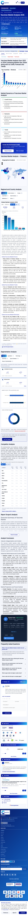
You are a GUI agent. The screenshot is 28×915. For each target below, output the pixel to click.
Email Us (5, 802)
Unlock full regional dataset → (8, 346)
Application (10, 355)
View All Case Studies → (14, 793)
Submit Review (7, 713)
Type (3, 355)
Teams (2, 835)
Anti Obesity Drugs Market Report (8, 771)
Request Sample (10, 56)
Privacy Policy (5, 909)
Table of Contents (9, 53)
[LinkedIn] (7, 875)
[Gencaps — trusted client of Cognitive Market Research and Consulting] (20, 749)
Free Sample (15, 51)
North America (11, 193)
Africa (12, 198)
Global (4, 193)
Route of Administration (7, 361)
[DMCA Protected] (12, 740)
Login (23, 2)
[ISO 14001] (20, 732)
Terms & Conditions (4, 847)
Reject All (14, 912)
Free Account (17, 56)
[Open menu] (26, 3)
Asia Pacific (5, 195)
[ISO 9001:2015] (3, 732)
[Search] (19, 3)
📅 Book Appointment (14, 805)
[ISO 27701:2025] (11, 732)
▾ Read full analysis (14, 534)
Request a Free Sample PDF (20, 431)
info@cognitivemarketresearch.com (8, 819)
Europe (20, 193)
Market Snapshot (6, 24)
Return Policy (3, 852)
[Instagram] (4, 875)
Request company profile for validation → (9, 511)
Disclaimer (2, 854)
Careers (2, 837)
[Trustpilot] (21, 740)
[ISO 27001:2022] (7, 732)
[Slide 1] (2, 753)
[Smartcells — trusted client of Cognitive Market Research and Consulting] (8, 749)
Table (18, 204)
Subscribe (24, 868)
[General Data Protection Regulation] (7, 735)
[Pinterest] (15, 875)
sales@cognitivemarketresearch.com (8, 820)
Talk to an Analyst (20, 150)
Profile (12, 635)
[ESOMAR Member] (5, 728)
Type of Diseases (14, 358)
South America (13, 195)
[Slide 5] (5, 753)
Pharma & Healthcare (8, 12)
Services (2, 833)
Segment (20, 53)
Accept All (23, 912)
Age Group (5, 358)
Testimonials (3, 842)
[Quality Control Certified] (7, 896)
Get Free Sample (7, 439)
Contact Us (3, 815)
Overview (2, 53)
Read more (13, 631)
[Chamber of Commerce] (8, 740)
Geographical (15, 53)
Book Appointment (23, 51)
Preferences (5, 912)
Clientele (2, 838)
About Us (2, 832)
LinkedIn (6, 635)
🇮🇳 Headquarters (4, 822)
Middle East (5, 198)
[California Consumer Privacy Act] (10, 735)
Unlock (25, 375)
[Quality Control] (3, 735)
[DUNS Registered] (4, 740)
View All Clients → (14, 756)
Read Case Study (5, 787)
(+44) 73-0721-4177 (7, 801)
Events (2, 843)
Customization (3, 56)
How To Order (3, 855)
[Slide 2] (3, 753)
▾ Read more (14, 46)
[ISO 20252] (16, 732)
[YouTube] (12, 875)
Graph (13, 204)
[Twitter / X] (10, 875)
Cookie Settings (3, 850)
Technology (18, 355)
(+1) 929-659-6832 (6, 799)
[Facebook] (2, 875)
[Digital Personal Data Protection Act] (13, 735)
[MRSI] (11, 728)
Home (2, 12)
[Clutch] (16, 740)
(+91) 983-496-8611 (14, 818)
